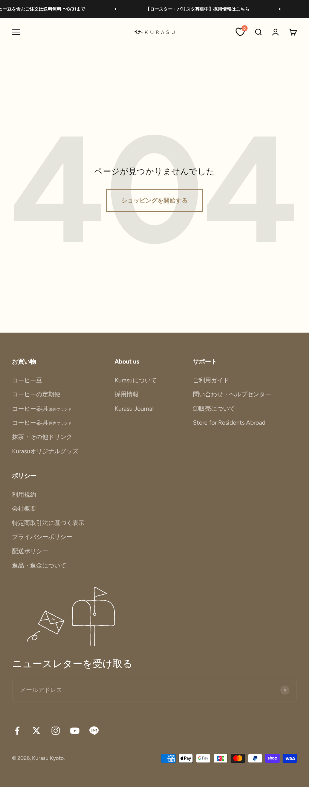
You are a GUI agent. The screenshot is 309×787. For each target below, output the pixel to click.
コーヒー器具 (42, 408)
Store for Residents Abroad (229, 422)
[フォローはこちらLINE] (94, 731)
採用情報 (127, 394)
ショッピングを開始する (154, 200)
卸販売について (214, 408)
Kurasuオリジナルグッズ (45, 451)
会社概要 (24, 508)
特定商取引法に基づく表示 (48, 522)
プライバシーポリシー (42, 536)
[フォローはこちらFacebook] (17, 731)
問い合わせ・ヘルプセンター (232, 394)
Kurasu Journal (134, 408)
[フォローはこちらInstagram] (55, 731)
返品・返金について (39, 565)
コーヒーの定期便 (36, 394)
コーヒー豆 (27, 380)
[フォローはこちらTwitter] (36, 731)
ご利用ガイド (211, 380)
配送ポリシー (30, 551)
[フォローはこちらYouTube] (75, 731)
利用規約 (24, 494)
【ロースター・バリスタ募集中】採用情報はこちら (194, 9)
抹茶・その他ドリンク (42, 436)
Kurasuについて (136, 380)
